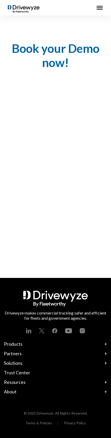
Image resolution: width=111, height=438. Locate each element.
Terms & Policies (38, 423)
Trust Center (17, 372)
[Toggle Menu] (100, 7)
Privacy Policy (75, 423)
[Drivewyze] (23, 9)
